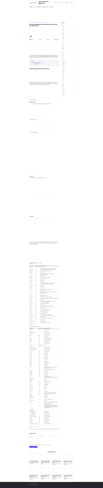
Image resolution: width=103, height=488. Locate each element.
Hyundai (63, 48)
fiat (62, 40)
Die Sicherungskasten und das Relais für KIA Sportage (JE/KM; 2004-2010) (57, 476)
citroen (63, 37)
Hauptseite (55, 2)
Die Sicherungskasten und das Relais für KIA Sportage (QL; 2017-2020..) (33, 476)
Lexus (63, 57)
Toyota (63, 91)
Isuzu (63, 51)
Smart (63, 85)
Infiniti (63, 49)
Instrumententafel (37, 63)
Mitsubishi (63, 65)
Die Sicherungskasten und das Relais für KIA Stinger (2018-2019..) (68, 462)
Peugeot (63, 71)
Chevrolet (63, 34)
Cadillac (63, 32)
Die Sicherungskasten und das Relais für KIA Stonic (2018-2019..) (56, 462)
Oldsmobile (63, 68)
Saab (62, 77)
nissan (63, 66)
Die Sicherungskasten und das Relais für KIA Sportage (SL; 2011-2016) (45, 476)
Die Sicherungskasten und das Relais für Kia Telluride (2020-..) (45, 461)
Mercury (63, 63)
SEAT (63, 82)
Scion (63, 80)
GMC (62, 43)
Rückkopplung (62, 2)
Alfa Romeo (63, 26)
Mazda (63, 60)
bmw (62, 29)
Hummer (63, 46)
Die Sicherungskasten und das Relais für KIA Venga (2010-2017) (34, 461)
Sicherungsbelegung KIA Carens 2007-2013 (37, 62)
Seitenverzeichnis (67, 2)
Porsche (63, 74)
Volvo (63, 94)
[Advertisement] (51, 15)
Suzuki (63, 88)
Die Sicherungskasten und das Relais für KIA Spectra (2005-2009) (68, 476)
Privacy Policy (51, 6)
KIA (62, 54)
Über (58, 2)
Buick (63, 31)
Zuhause (30, 22)
